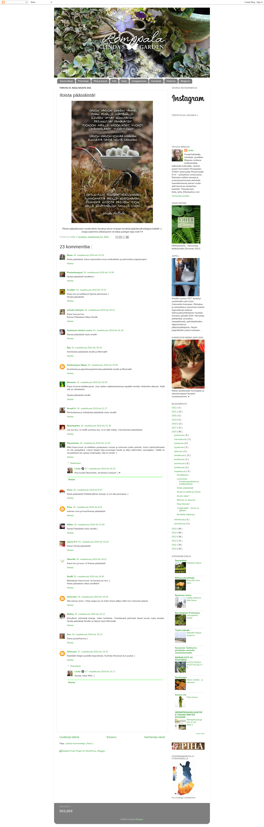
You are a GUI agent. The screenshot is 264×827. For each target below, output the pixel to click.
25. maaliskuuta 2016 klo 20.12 (90, 614)
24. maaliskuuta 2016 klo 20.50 (103, 365)
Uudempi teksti (69, 737)
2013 (174, 536)
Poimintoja (83, 81)
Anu (69, 634)
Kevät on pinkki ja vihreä (188, 492)
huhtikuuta (179, 467)
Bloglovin (185, 81)
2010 (174, 549)
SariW (70, 576)
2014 (174, 533)
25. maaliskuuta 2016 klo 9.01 (87, 507)
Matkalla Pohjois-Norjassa (194, 634)
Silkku (70, 524)
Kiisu (69, 507)
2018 (174, 424)
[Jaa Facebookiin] (127, 237)
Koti (114, 81)
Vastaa (70, 263)
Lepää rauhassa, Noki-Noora (194, 599)
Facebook (156, 81)
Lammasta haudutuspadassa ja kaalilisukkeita (188, 481)
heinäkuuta (179, 455)
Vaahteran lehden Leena (79, 330)
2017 (174, 428)
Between (71, 382)
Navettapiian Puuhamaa (187, 613)
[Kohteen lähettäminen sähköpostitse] (116, 237)
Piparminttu (73, 443)
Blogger (139, 819)
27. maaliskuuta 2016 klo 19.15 (93, 652)
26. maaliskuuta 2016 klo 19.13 (87, 634)
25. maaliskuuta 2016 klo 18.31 (91, 559)
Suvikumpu (181, 677)
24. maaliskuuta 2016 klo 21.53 (95, 443)
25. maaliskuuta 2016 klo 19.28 (93, 597)
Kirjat (124, 81)
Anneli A (71, 408)
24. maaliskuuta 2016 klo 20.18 (108, 330)
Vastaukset (75, 463)
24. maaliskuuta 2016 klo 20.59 (92, 382)
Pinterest (171, 81)
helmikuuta (179, 519)
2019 (174, 420)
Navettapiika (73, 426)
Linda (78, 469)
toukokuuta (179, 463)
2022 (174, 408)
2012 (174, 541)
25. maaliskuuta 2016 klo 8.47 (87, 490)
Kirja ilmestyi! (183, 504)
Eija (69, 348)
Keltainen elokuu (194, 563)
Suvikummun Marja (77, 365)
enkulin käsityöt (75, 310)
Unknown (72, 597)
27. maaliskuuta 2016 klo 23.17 (100, 671)
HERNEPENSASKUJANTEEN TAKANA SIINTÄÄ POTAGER (188, 714)
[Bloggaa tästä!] (120, 237)
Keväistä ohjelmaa (186, 514)
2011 (174, 545)
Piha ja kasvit (100, 81)
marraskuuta (180, 439)
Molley (70, 614)
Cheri (69, 490)
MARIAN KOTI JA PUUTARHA (184, 658)
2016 (174, 432)
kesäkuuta (179, 459)
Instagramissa (139, 81)
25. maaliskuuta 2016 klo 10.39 (89, 524)
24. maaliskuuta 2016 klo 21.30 (96, 426)
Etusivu (111, 737)
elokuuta (178, 451)
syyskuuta (179, 447)
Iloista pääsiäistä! (185, 488)
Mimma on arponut (186, 500)
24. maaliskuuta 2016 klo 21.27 (92, 408)
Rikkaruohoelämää (184, 578)
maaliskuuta (180, 471)
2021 (174, 412)
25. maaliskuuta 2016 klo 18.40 (89, 576)
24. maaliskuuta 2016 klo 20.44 (87, 348)
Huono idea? (183, 496)
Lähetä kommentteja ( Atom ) (79, 743)
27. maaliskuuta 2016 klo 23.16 (100, 469)
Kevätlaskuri (183, 475)
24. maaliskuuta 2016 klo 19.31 (91, 290)
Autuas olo (180, 695)
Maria (70, 255)
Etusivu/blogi (66, 81)
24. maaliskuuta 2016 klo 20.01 (100, 310)
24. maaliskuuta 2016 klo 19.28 (99, 272)
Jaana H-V (72, 542)
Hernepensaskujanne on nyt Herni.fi (194, 722)
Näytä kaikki (200, 733)
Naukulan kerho (183, 595)
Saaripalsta (181, 560)
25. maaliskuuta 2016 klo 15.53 (93, 542)
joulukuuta (179, 435)
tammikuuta (180, 524)
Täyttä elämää (182, 630)
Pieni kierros (192, 697)
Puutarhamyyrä (75, 272)
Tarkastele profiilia (180, 196)
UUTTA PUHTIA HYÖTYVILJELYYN (195, 665)
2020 (174, 415)
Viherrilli (71, 559)
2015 (174, 529)
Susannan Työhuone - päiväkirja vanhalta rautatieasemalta (186, 650)
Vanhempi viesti (154, 737)
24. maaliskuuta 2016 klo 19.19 (88, 255)
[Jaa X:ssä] (123, 237)
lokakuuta (179, 443)
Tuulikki (71, 290)
